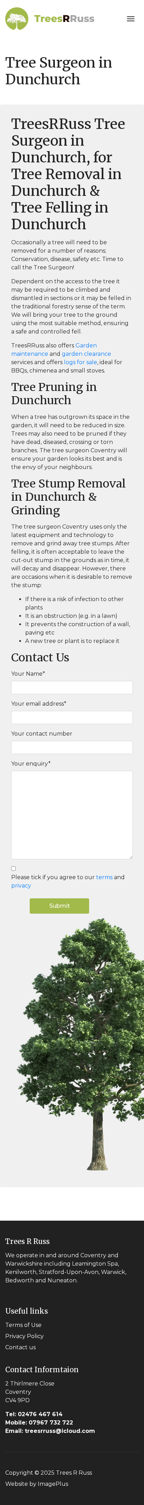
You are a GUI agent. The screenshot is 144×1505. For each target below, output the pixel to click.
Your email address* (38, 703)
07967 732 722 (39, 1422)
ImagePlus (53, 1484)
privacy (21, 885)
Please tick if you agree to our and (68, 881)
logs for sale (80, 362)
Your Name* (28, 673)
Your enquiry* (31, 763)
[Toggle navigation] (131, 19)
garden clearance (86, 354)
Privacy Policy (24, 1336)
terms (104, 877)
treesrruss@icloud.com (50, 1431)
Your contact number (41, 733)
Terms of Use (23, 1325)
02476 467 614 (34, 1414)
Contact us (20, 1347)
